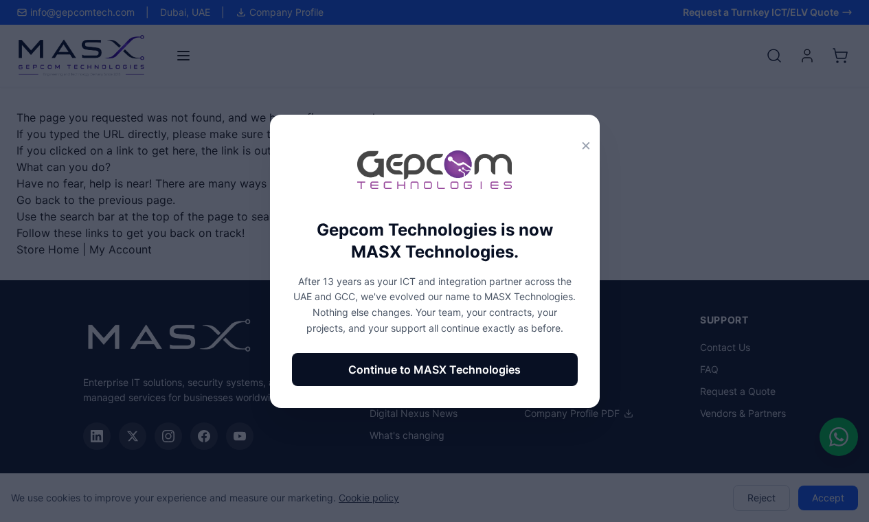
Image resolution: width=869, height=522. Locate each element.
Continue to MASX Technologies (434, 369)
